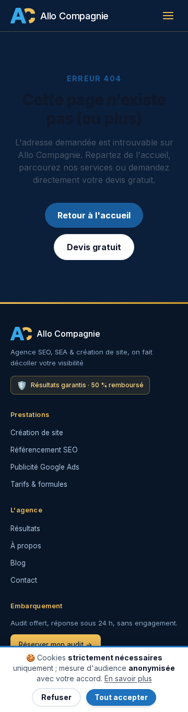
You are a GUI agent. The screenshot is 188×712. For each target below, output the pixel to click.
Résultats (25, 528)
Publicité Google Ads (44, 467)
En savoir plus (128, 678)
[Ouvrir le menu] (168, 15)
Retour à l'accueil (94, 215)
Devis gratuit (94, 247)
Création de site (36, 432)
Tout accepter (121, 697)
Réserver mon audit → (55, 645)
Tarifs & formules (38, 484)
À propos (25, 546)
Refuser (56, 697)
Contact (23, 580)
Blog (18, 563)
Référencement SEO (44, 450)
